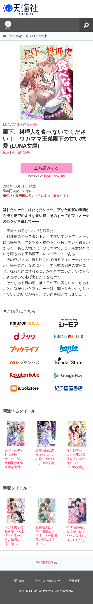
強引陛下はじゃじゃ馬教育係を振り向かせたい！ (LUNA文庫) (75, 459)
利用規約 (18, 580)
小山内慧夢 (21, 152)
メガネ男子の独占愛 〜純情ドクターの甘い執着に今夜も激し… (14, 535)
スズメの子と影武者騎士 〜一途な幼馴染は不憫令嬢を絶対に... (15, 459)
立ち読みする (46, 168)
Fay (6, 152)
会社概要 (74, 580)
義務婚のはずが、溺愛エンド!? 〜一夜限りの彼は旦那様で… (46, 535)
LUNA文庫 (11, 124)
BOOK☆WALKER (54, 175)
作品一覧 (30, 124)
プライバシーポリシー (46, 580)
